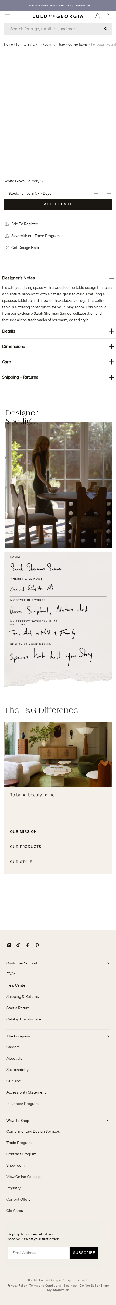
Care (58, 361)
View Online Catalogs (24, 1176)
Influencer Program (22, 1103)
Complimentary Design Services (33, 1131)
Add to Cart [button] (58, 204)
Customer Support (21, 963)
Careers (13, 1046)
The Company (18, 1036)
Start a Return (18, 1007)
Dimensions (58, 346)
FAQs (10, 973)
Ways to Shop (17, 1120)
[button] (24, 224)
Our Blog (13, 1080)
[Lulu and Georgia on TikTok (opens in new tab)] (18, 945)
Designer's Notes (58, 277)
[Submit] (106, 29)
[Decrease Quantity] (96, 193)
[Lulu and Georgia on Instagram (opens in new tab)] (9, 945)
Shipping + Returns (58, 377)
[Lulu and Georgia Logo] (58, 16)
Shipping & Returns (22, 996)
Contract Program (21, 1154)
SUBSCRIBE (84, 1252)
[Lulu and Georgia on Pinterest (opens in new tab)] (37, 945)
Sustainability (17, 1069)
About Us (14, 1058)
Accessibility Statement (26, 1092)
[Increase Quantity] (109, 193)
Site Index (70, 1285)
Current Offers (18, 1199)
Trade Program (19, 1142)
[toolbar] (58, 5)
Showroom (15, 1165)
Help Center (16, 985)
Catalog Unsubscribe (23, 1019)
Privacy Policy (17, 1285)
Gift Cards (14, 1210)
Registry (13, 1188)
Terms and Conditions (45, 1285)
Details (58, 331)
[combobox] (58, 29)
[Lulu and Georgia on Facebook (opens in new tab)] (27, 945)
